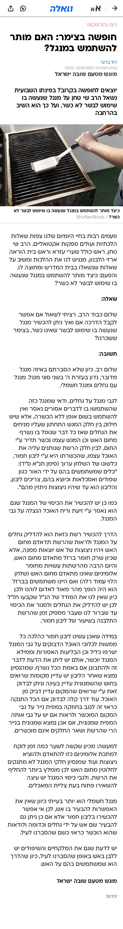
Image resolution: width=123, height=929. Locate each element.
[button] (96, 8)
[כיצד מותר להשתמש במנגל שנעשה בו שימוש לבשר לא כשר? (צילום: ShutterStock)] (61, 173)
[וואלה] (61, 8)
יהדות (111, 897)
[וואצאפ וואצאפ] (23, 8)
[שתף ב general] (10, 8)
